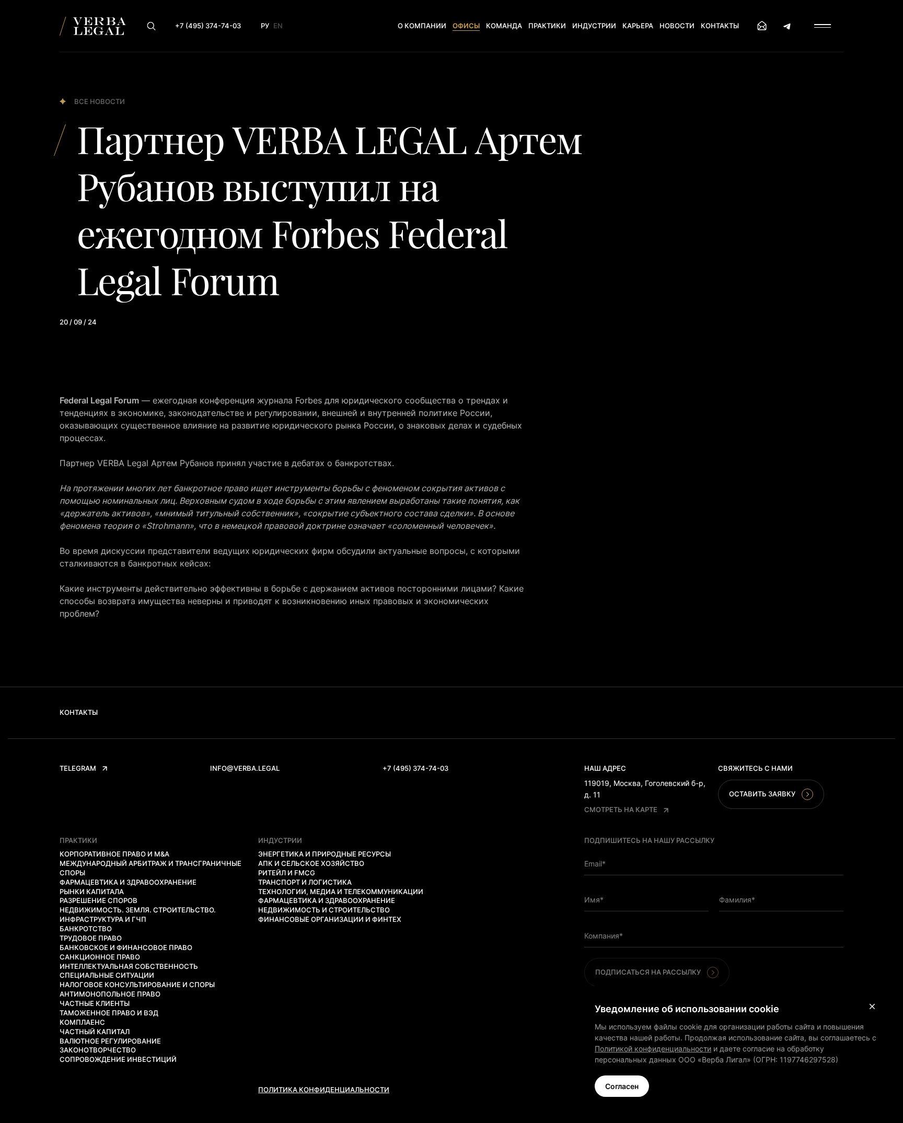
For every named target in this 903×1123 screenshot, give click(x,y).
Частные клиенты (95, 1003)
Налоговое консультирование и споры (137, 984)
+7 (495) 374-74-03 (415, 768)
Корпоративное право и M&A (114, 854)
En (278, 25)
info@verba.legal (245, 768)
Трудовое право (91, 938)
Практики (547, 25)
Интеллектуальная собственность (129, 966)
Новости (676, 25)
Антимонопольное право (110, 994)
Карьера (637, 25)
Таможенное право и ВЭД (109, 1013)
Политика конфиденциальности (323, 1089)
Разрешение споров (98, 900)
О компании (422, 25)
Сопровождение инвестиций (118, 1059)
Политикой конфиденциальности (653, 1048)
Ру (265, 25)
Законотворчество (98, 1050)
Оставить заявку (762, 794)
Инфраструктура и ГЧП (103, 919)
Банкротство (86, 928)
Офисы (466, 25)
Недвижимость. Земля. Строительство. (138, 910)
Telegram (78, 768)
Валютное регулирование (110, 1041)
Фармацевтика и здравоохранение (128, 882)
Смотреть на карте (620, 809)
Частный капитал (95, 1031)
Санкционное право (100, 957)
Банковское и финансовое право (126, 947)
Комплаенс (82, 1022)
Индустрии (594, 25)
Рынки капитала (92, 891)
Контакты (720, 25)
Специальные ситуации (107, 975)
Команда (504, 25)
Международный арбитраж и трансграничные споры (150, 868)
